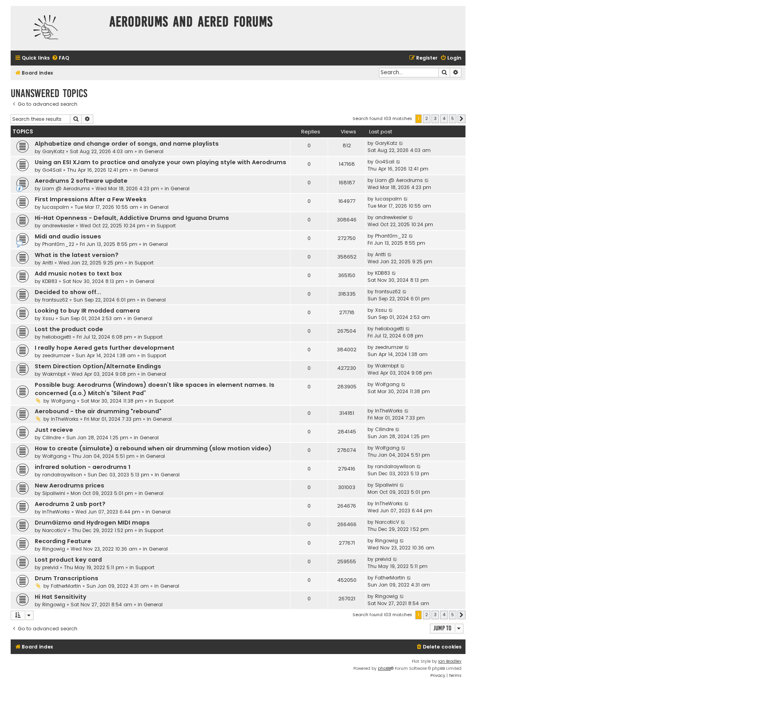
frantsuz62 (55, 299)
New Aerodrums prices (69, 485)
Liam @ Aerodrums (66, 188)
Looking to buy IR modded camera (87, 311)
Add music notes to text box (78, 273)
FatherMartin (66, 586)
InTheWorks (65, 419)
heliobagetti (56, 337)
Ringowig (53, 548)
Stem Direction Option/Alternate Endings (98, 366)
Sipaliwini (53, 493)
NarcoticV (54, 530)
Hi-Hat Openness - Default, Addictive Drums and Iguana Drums (132, 218)
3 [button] (435, 118)
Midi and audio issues (68, 236)
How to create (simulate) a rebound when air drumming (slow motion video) (153, 448)
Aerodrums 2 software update (81, 181)
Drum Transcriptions (66, 578)
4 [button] (444, 118)
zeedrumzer (56, 355)
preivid (50, 567)
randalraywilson (62, 474)
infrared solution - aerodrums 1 (82, 467)
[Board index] (58, 28)
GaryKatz (53, 151)
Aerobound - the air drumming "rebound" (98, 411)
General (153, 151)
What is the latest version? (76, 255)
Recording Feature (63, 541)
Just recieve (54, 430)
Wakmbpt (54, 374)
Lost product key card (68, 560)
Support (166, 225)
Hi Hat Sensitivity (60, 597)
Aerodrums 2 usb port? (70, 504)
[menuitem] (60, 58)
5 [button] (452, 118)
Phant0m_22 (58, 244)
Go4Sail (52, 170)
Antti (47, 262)
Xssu (48, 318)
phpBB (384, 668)
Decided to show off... (68, 292)
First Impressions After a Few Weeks (90, 199)
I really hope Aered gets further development (104, 348)
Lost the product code (69, 329)
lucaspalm (55, 207)
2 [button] (426, 118)
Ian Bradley (450, 661)
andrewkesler (58, 225)
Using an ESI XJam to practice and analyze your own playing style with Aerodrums (160, 162)
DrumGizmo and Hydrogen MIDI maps (92, 523)
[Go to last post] (401, 143)
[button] (461, 118)
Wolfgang (63, 400)
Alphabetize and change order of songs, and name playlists (127, 144)
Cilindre (51, 437)
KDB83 (49, 281)
